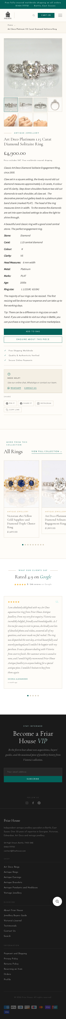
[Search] (33, 15)
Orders (7, 974)
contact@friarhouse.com (15, 851)
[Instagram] (26, 802)
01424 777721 (22, 6)
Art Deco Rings (11, 867)
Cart (46, 15)
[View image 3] (40, 105)
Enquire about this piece (32, 339)
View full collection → (47, 451)
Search (7, 936)
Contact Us (10, 931)
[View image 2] (26, 105)
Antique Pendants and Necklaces (21, 888)
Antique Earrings (12, 877)
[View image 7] (40, 119)
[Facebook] (33, 802)
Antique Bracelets (13, 882)
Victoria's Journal (13, 921)
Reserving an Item (13, 969)
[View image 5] (11, 119)
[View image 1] (11, 105)
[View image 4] (55, 105)
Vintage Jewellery (13, 893)
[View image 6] (26, 119)
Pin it (12, 403)
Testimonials (10, 926)
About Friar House (13, 910)
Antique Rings (11, 872)
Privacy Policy (11, 959)
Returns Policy (11, 964)
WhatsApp (16, 388)
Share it (27, 403)
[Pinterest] (39, 802)
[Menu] (60, 15)
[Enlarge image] (57, 92)
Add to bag (33, 332)
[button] (22, 544)
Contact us (30, 388)
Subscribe (33, 779)
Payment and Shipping (15, 954)
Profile (7, 980)
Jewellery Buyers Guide (15, 916)
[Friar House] (9, 15)
